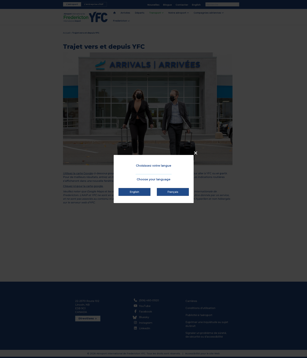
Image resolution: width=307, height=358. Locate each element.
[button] (134, 192)
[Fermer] (196, 153)
